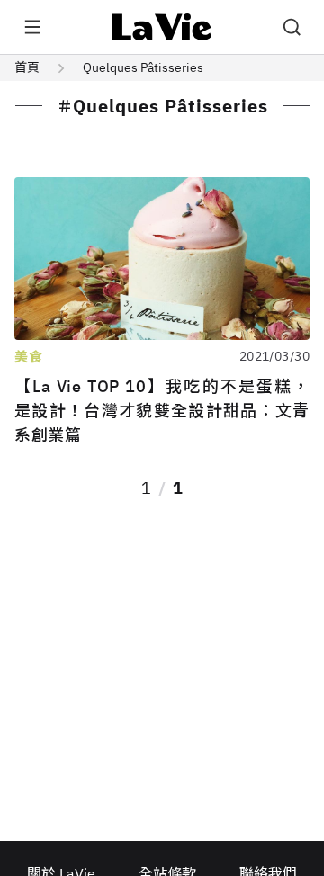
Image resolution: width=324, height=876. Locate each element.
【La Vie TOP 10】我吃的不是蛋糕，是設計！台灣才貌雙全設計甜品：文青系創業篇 (162, 410)
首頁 (27, 67)
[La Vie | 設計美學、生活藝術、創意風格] (162, 26)
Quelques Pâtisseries (143, 67)
